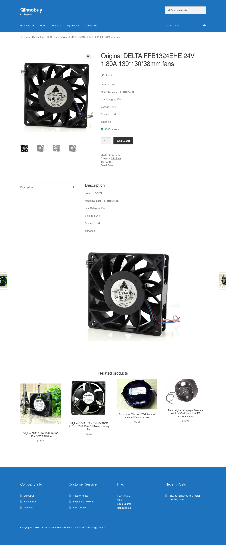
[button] (88, 56)
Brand (43, 25)
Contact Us (91, 25)
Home (27, 36)
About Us (29, 495)
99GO (120, 500)
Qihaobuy (31, 9)
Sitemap (28, 507)
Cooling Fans (38, 36)
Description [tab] (26, 187)
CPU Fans (52, 36)
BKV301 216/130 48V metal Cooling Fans (184, 497)
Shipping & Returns (83, 501)
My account (73, 25)
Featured (56, 25)
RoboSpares (124, 508)
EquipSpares (124, 504)
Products (25, 25)
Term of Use (79, 507)
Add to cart (123, 141)
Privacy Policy (80, 495)
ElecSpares (123, 496)
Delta (108, 161)
